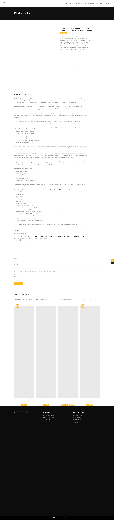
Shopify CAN (75, 64)
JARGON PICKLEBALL (78, 417)
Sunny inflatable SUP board (57, 189)
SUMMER (81, 64)
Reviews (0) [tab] (27, 94)
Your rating (17, 240)
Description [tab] (17, 94)
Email (16, 264)
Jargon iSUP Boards (72, 62)
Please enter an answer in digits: (22, 274)
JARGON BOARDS (77, 415)
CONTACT (75, 423)
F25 (65, 64)
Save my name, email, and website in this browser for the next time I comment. (35, 271)
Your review (17, 241)
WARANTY (75, 421)
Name (16, 258)
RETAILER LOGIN (77, 419)
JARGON (69, 64)
